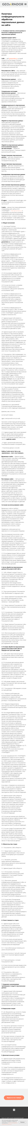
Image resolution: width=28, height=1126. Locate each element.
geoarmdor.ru (13, 58)
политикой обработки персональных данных (10, 1123)
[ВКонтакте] (14, 1110)
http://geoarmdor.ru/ (16, 211)
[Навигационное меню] (25, 4)
